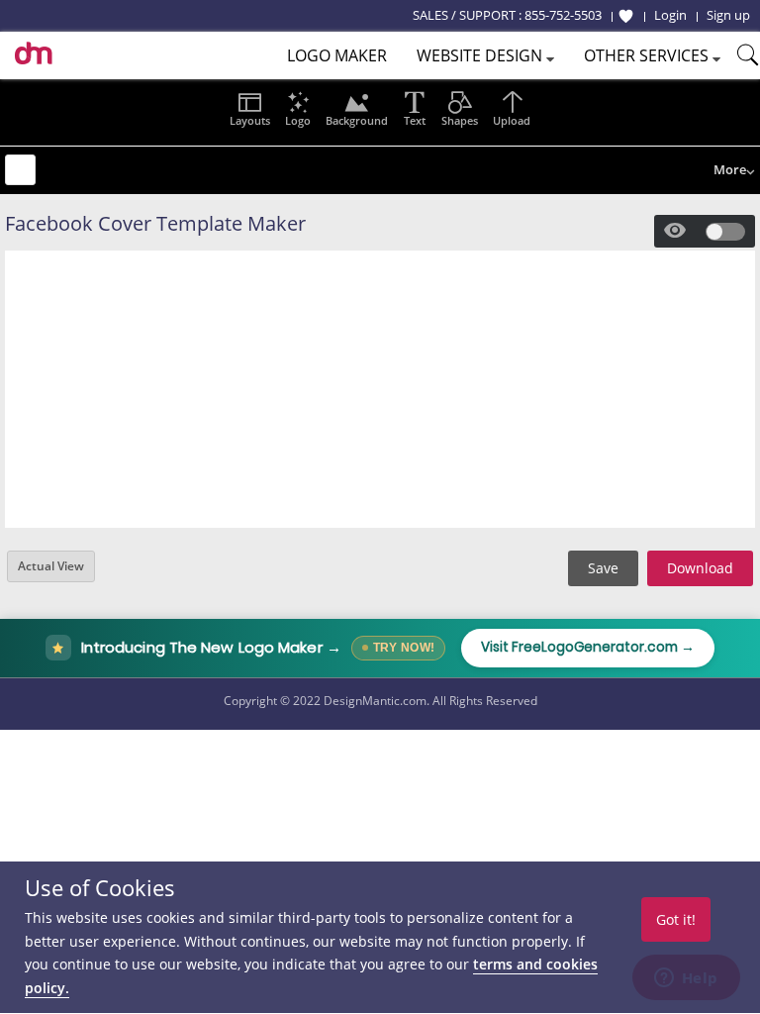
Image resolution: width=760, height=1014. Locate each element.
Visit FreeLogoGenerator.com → (588, 647)
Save (603, 567)
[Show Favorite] (626, 16)
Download (700, 567)
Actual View (51, 566)
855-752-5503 (563, 15)
